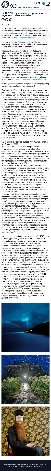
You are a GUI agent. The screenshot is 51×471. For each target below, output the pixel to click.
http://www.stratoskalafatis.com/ (34, 79)
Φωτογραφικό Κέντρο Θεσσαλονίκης (28, 7)
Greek (39, 3)
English (35, 3)
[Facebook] (3, 19)
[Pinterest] (10, 19)
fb (48, 3)
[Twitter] (6, 19)
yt (44, 3)
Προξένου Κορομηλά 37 (28, 38)
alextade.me (38, 466)
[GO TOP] (47, 445)
